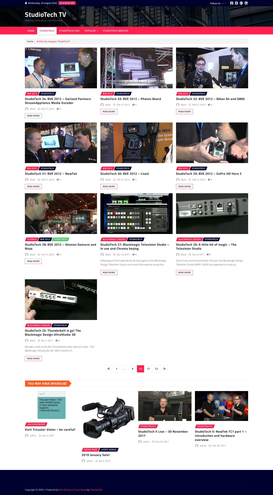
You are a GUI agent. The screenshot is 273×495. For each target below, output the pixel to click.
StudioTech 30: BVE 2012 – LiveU (124, 174)
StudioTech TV (45, 14)
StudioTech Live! (69, 30)
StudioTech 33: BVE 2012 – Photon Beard (130, 99)
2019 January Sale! (96, 455)
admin (33, 435)
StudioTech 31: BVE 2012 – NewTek (51, 174)
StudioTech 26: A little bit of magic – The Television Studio (206, 247)
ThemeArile (96, 489)
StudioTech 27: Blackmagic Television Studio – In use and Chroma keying (134, 247)
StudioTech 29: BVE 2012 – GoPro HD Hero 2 (209, 174)
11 (148, 368)
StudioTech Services (115, 30)
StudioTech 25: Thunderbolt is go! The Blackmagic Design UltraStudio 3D (53, 333)
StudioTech (47, 30)
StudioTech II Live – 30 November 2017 (163, 433)
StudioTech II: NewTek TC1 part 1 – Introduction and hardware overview (221, 435)
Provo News (80, 489)
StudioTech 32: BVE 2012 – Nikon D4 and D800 (210, 99)
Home (31, 30)
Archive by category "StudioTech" (53, 41)
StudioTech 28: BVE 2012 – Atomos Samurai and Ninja (60, 247)
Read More (33, 115)
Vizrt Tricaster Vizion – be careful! (50, 429)
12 (156, 368)
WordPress (65, 489)
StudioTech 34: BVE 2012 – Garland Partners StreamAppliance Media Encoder (58, 101)
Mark (32, 108)
